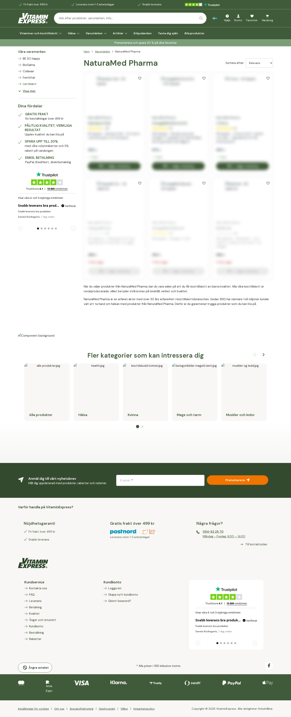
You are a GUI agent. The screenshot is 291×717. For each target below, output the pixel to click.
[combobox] (130, 18)
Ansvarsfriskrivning (81, 708)
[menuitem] (40, 33)
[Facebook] (269, 665)
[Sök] (201, 18)
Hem (87, 51)
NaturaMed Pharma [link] (127, 51)
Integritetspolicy (144, 708)
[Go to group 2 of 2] (142, 426)
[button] (139, 78)
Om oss (59, 708)
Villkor (124, 708)
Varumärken (102, 51)
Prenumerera (235, 480)
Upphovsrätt (107, 708)
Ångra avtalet (39, 667)
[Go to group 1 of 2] (137, 426)
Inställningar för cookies (33, 708)
